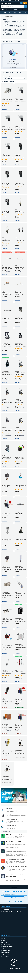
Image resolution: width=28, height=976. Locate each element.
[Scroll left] (2, 56)
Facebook (7, 901)
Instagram (12, 901)
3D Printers (21, 12)
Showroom (4, 922)
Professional (5, 924)
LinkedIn (15, 901)
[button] (14, 10)
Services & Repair (6, 932)
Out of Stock (4, 707)
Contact (3, 940)
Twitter (10, 901)
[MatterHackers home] (6, 3)
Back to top (14, 887)
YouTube (21, 901)
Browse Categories (8, 81)
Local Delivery (5, 944)
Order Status (5, 942)
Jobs (2, 948)
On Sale (6, 76)
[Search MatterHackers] (25, 6)
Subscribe (14, 897)
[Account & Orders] (21, 3)
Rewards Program (7, 946)
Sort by (4, 78)
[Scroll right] (25, 56)
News (3, 920)
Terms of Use (5, 954)
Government (5, 930)
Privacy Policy (5, 952)
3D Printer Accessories (8, 16)
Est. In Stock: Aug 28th (19, 707)
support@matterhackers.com (11, 911)
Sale (10, 12)
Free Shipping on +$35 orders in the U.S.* (10, 0)
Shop (2, 918)
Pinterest (18, 901)
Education (4, 926)
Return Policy (5, 950)
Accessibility (5, 956)
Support (3, 928)
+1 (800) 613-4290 (6, 909)
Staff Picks (14, 12)
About (3, 938)
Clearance (12, 76)
